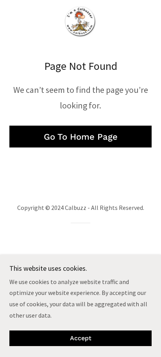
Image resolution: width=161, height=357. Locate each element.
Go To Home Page (81, 137)
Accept (80, 338)
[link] (80, 21)
